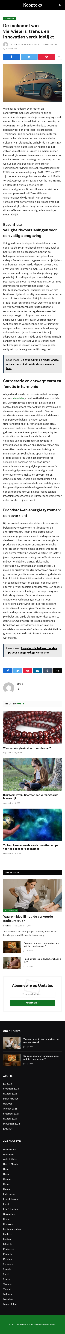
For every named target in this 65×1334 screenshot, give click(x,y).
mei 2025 (7, 1103)
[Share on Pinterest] (46, 57)
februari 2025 (10, 1108)
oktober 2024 (10, 1118)
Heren (6, 1219)
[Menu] (5, 5)
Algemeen (9, 18)
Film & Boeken (10, 1209)
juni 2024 (8, 1128)
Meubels (7, 1254)
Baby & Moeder (11, 1164)
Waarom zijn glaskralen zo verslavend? (27, 748)
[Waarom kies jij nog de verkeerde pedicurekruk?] (32, 895)
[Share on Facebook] (11, 57)
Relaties (7, 1259)
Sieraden (7, 1269)
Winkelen (8, 1299)
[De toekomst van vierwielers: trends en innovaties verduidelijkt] (32, 83)
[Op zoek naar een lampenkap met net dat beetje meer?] (12, 947)
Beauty (7, 1169)
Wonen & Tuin (10, 1304)
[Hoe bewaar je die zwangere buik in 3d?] (12, 963)
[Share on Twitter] (29, 57)
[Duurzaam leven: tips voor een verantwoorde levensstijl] (32, 774)
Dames (6, 1184)
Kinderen (7, 1234)
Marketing (8, 1249)
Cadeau (7, 1179)
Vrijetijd (7, 1289)
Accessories (9, 1149)
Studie (6, 1279)
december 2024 (11, 1113)
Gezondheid (11, 910)
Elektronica (9, 1194)
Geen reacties (50, 44)
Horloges (8, 1224)
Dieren (6, 1189)
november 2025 (11, 1088)
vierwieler (18, 398)
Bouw (6, 1174)
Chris (15, 44)
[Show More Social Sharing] (59, 57)
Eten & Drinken (10, 1199)
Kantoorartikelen (12, 1229)
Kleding (7, 1239)
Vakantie (7, 1284)
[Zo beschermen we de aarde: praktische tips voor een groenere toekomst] (32, 825)
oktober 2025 (10, 1093)
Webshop (7, 1294)
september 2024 (11, 1123)
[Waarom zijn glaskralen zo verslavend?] (32, 727)
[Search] (60, 5)
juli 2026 (7, 1083)
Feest (6, 1204)
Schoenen (8, 1264)
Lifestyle (7, 1244)
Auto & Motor (10, 1159)
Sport (6, 1274)
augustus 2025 (11, 1098)
